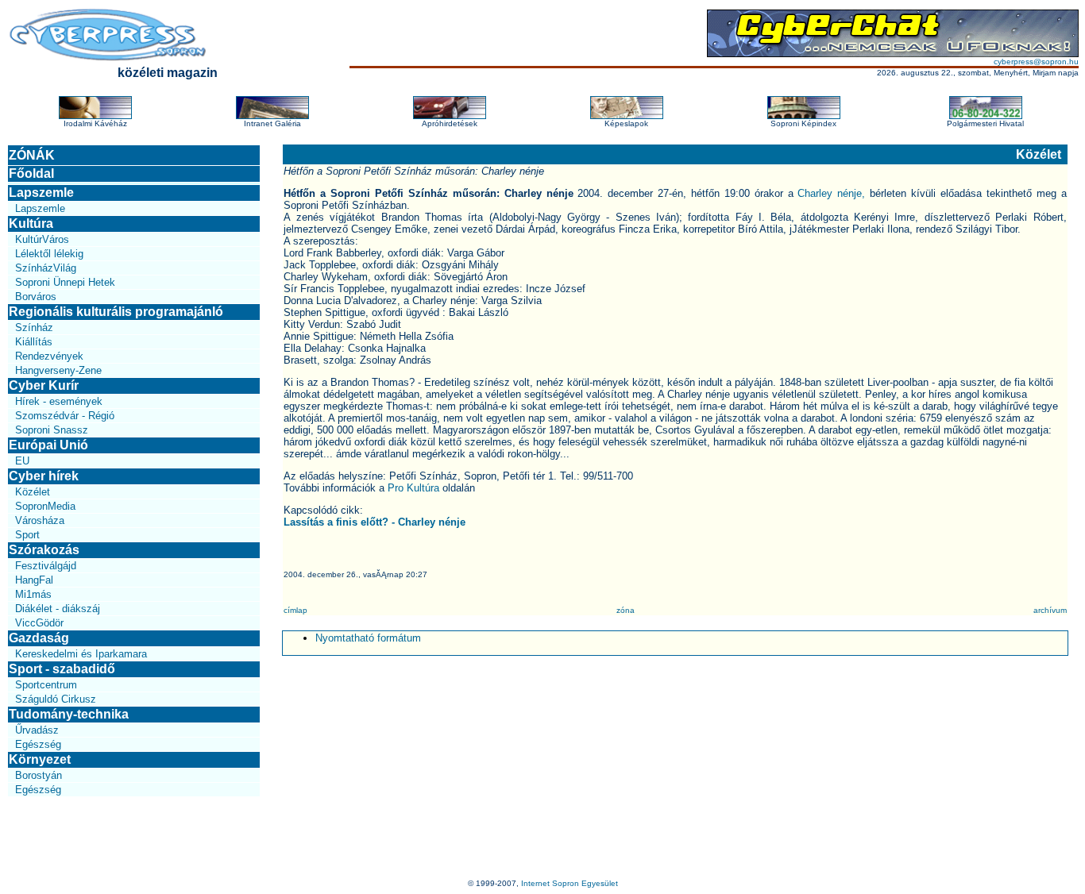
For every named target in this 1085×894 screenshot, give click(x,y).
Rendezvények (49, 356)
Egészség (38, 744)
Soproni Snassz (51, 430)
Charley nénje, (833, 193)
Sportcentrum (46, 685)
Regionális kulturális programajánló (116, 311)
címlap (295, 610)
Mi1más (33, 594)
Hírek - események (58, 401)
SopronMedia (45, 506)
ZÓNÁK (32, 155)
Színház (34, 327)
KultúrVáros (42, 239)
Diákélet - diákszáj (57, 609)
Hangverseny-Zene (58, 370)
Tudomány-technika (69, 714)
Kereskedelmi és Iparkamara (81, 654)
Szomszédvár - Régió (64, 416)
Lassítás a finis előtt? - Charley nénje (374, 522)
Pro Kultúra (413, 488)
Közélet (32, 492)
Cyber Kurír (44, 385)
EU (22, 461)
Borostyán (38, 775)
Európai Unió (48, 445)
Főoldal (31, 173)
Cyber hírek (44, 476)
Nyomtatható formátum (368, 638)
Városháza (39, 520)
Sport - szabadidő (62, 669)
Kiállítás (33, 342)
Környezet (40, 759)
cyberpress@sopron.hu (1036, 61)
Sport (27, 535)
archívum (1050, 610)
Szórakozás (44, 550)
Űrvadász (37, 730)
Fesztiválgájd (45, 566)
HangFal (34, 580)
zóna (625, 610)
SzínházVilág (45, 268)
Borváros (35, 296)
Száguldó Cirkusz (55, 699)
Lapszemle (41, 192)
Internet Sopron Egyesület (569, 883)
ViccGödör (39, 623)
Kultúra (31, 223)
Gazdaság (39, 638)
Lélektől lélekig (49, 254)
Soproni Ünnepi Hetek (65, 282)
